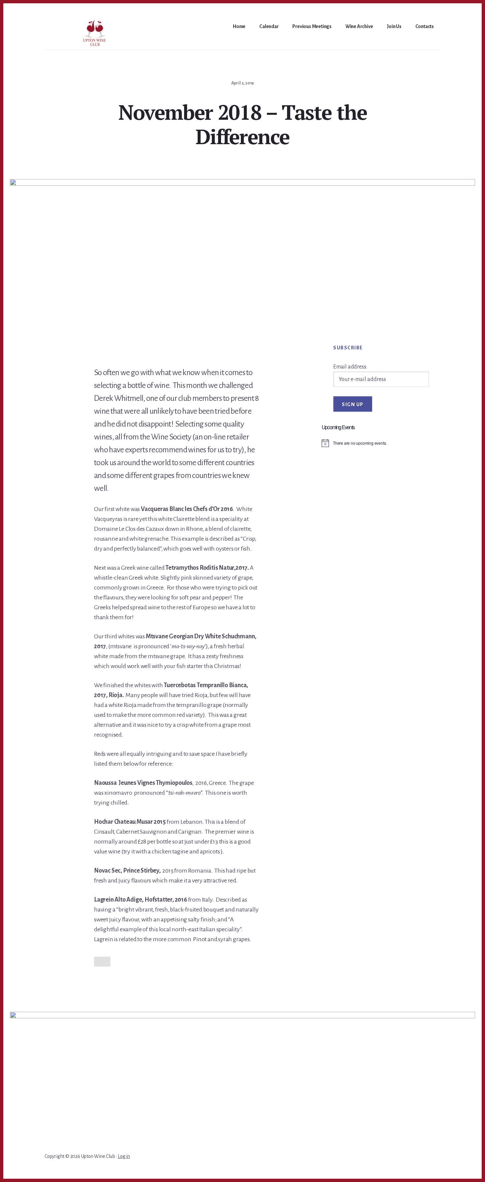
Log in (124, 1156)
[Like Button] (102, 962)
